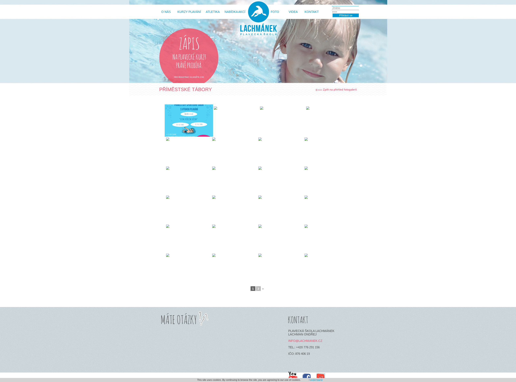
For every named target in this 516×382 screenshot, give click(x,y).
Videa (293, 12)
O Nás (166, 12)
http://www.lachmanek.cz (258, 20)
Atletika (213, 12)
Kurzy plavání (189, 12)
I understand (315, 380)
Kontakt (312, 12)
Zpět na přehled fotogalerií (340, 89)
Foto (275, 12)
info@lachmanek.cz (305, 340)
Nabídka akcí (235, 12)
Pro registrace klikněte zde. (189, 78)
